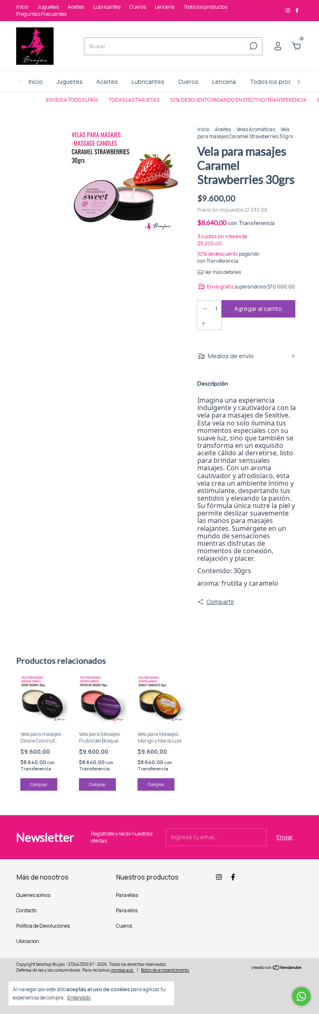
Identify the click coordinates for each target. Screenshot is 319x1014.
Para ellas (127, 895)
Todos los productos (205, 6)
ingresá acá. (122, 970)
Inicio (22, 6)
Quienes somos (33, 895)
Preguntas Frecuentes (41, 13)
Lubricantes (106, 6)
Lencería (164, 6)
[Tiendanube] (277, 968)
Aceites (76, 6)
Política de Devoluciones (43, 925)
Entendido (79, 997)
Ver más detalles (222, 272)
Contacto (26, 910)
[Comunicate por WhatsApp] (301, 996)
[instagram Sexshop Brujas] (288, 10)
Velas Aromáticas (255, 129)
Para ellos (126, 910)
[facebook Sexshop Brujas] (296, 10)
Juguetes (48, 6)
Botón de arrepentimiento (165, 970)
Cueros (138, 6)
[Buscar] (252, 46)
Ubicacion (27, 941)
